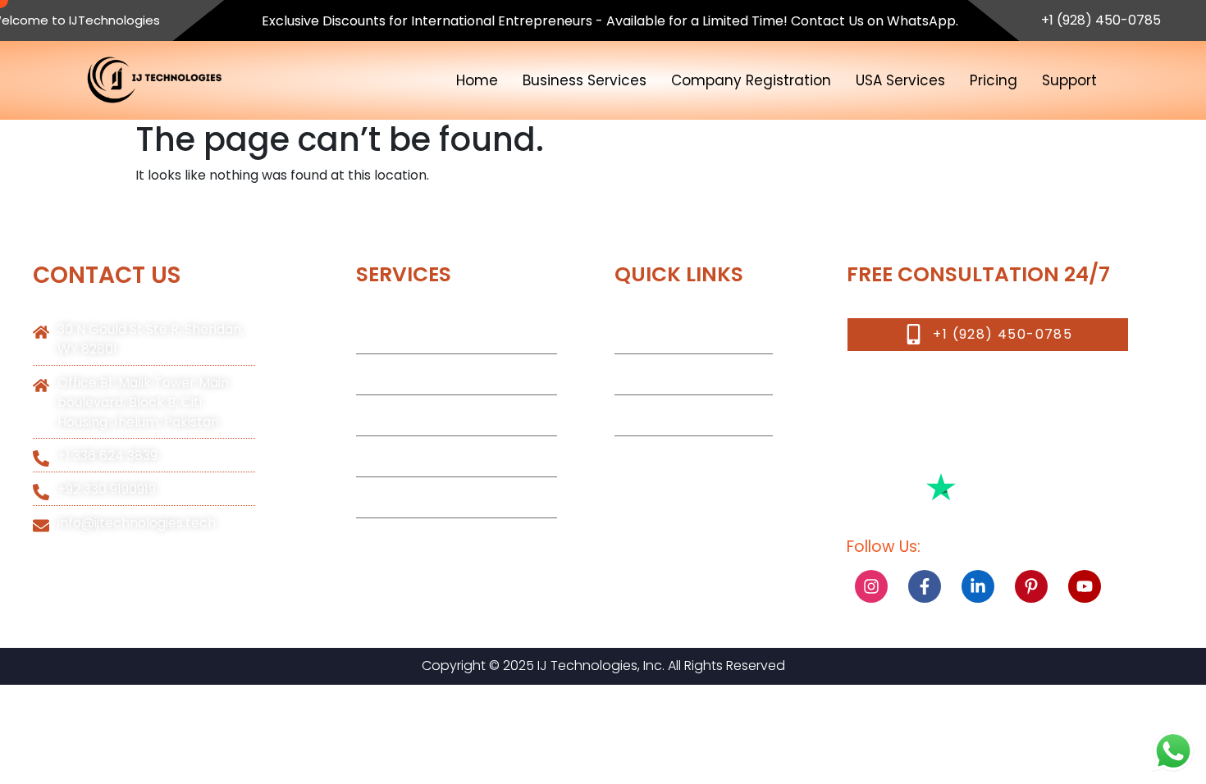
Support (1069, 80)
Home (477, 80)
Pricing (993, 80)
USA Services (900, 80)
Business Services (584, 80)
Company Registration (751, 80)
